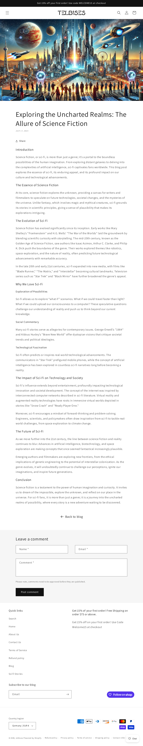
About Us (14, 634)
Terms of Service (18, 650)
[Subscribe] (67, 694)
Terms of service (84, 738)
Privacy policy (67, 738)
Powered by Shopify (33, 738)
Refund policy (16, 658)
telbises (19, 738)
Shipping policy (102, 738)
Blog (11, 666)
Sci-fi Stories (15, 673)
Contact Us (15, 642)
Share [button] (22, 140)
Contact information (122, 738)
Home (12, 626)
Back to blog (74, 517)
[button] (7, 13)
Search (12, 618)
